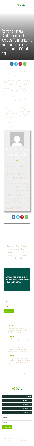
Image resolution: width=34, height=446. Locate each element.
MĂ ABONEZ (9, 311)
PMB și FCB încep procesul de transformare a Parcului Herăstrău (19, 340)
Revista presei (12, 336)
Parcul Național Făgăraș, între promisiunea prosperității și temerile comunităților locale (17, 373)
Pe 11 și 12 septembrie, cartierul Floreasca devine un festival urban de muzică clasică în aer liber (19, 349)
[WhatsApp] (25, 64)
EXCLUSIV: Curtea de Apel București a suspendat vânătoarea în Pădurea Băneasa (19, 330)
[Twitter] (16, 64)
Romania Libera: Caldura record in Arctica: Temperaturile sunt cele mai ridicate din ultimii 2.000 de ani (17, 252)
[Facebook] (12, 64)
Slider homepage (12, 345)
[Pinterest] (20, 64)
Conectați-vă (27, 400)
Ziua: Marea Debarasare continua (24, 230)
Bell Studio (24, 440)
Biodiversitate (12, 325)
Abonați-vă (27, 412)
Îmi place (28, 396)
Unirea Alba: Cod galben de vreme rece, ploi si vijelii (10, 231)
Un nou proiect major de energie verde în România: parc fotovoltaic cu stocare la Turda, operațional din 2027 (19, 361)
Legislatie (11, 368)
